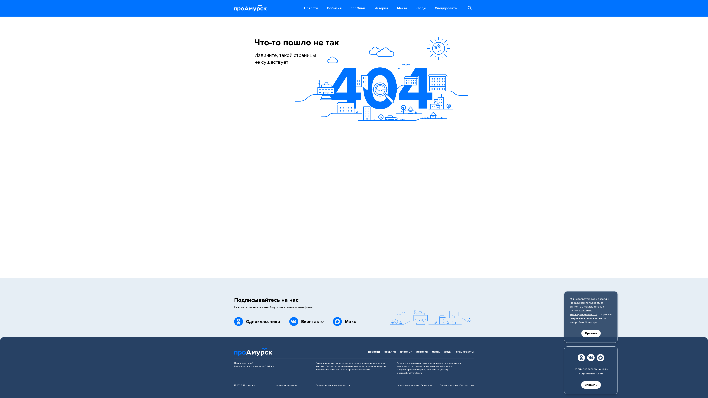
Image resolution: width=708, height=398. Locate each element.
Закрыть (591, 385)
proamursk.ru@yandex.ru (409, 373)
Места (436, 352)
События (390, 352)
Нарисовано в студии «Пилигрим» (414, 385)
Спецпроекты (464, 352)
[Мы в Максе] (600, 357)
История (422, 352)
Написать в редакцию (286, 385)
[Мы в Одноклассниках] (581, 357)
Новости (374, 352)
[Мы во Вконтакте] (591, 357)
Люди (448, 352)
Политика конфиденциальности (332, 385)
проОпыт (406, 352)
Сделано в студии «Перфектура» (457, 385)
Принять (591, 333)
